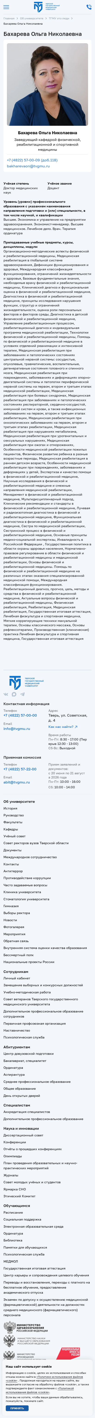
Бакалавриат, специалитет (24, 1061)
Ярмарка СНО (14, 1189)
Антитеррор (13, 871)
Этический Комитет (19, 1196)
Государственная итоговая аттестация (34, 1268)
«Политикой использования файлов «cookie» (40, 1390)
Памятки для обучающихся (25, 1247)
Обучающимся (16, 1205)
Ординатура (13, 1067)
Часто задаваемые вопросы (25, 885)
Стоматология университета (26, 899)
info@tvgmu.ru (16, 728)
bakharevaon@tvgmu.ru (28, 166)
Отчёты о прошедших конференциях (32, 1149)
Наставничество (16, 1030)
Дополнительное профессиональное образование (43, 1119)
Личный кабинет (16, 978)
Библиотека (12, 1240)
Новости (10, 920)
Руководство (13, 815)
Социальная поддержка (22, 1219)
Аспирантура (14, 1074)
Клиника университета (22, 892)
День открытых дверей (21, 1096)
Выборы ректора (16, 913)
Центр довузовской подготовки (28, 1053)
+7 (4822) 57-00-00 (20, 715)
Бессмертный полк (18, 955)
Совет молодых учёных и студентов (32, 1182)
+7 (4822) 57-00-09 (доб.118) (32, 160)
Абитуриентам (16, 1047)
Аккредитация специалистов (26, 1112)
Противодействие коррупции (27, 878)
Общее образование (19, 1088)
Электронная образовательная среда (33, 1226)
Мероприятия (14, 934)
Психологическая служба (24, 1037)
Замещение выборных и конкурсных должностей (43, 985)
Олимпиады (12, 1156)
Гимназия (11, 906)
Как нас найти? (60, 727)
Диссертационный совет (23, 1135)
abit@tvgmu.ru (16, 782)
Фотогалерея (13, 927)
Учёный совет (14, 836)
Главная (9, 18)
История (10, 808)
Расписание (13, 1212)
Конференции (14, 1142)
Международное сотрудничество (30, 857)
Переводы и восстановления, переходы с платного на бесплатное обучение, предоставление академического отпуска (46, 1287)
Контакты (11, 864)
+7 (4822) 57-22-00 (19, 769)
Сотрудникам (15, 971)
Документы (12, 850)
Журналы (10, 1175)
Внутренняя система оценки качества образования (45, 948)
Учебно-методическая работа (27, 992)
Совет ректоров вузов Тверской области (36, 843)
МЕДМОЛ (10, 1261)
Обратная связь (16, 941)
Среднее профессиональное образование (37, 1082)
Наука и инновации (21, 1128)
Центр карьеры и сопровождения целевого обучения (46, 1275)
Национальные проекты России (28, 962)
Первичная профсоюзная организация (34, 1023)
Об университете (31, 18)
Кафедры (10, 829)
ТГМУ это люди (59, 18)
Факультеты (12, 822)
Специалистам (16, 1105)
